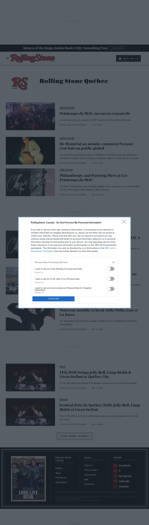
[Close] (125, 223)
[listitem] (74, 262)
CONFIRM (53, 299)
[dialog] (74, 262)
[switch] (110, 269)
